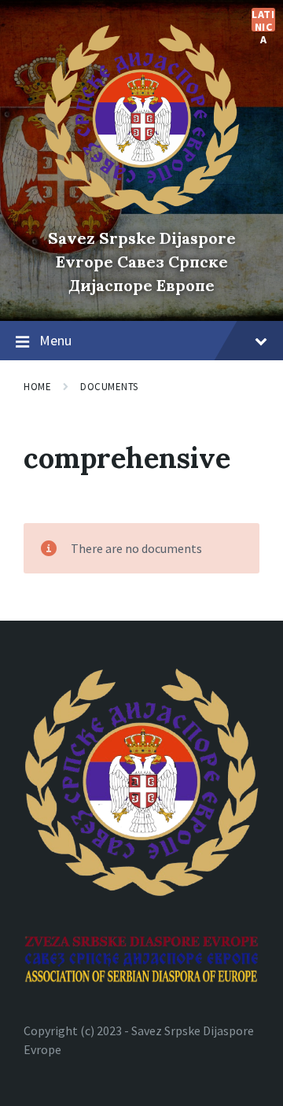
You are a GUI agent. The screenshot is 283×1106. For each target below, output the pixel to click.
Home (37, 386)
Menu (55, 340)
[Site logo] (141, 211)
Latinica (263, 19)
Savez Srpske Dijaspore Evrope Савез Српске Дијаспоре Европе (142, 261)
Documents (109, 386)
